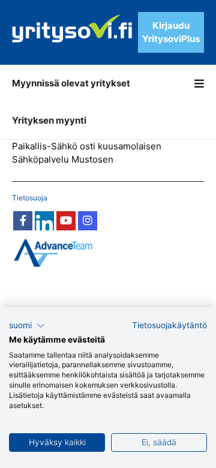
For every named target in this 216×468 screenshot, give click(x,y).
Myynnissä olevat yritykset (71, 83)
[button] (27, 326)
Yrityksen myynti (49, 120)
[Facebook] (22, 220)
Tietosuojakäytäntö (169, 325)
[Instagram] (87, 220)
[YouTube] (66, 220)
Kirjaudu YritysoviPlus (171, 32)
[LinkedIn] (44, 220)
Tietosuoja (29, 197)
